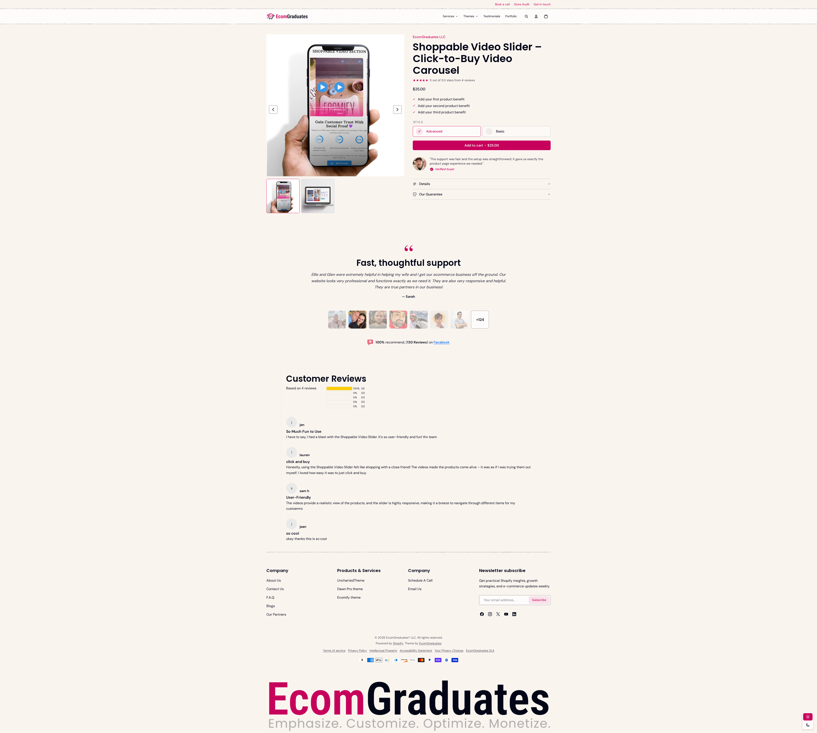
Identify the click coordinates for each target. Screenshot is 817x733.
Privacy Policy (357, 650)
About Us (273, 580)
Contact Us (275, 589)
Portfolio (511, 16)
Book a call (502, 4)
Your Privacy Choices (449, 650)
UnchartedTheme (350, 580)
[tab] (337, 320)
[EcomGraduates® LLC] (287, 16)
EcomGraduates (430, 643)
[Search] (526, 16)
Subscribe (539, 600)
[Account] (536, 16)
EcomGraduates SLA (480, 650)
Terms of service (334, 650)
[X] (498, 614)
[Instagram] (490, 614)
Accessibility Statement (416, 650)
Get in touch (542, 4)
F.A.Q (270, 597)
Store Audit (521, 4)
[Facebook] (482, 614)
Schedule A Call (420, 580)
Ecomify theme (349, 597)
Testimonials (491, 16)
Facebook (442, 342)
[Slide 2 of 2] (317, 196)
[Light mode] (808, 716)
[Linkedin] (514, 614)
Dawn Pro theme (350, 589)
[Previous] (273, 109)
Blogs (270, 606)
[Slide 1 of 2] (283, 196)
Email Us (414, 589)
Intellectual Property (383, 650)
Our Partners (276, 614)
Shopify (398, 643)
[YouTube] (506, 614)
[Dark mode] (808, 725)
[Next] (397, 109)
